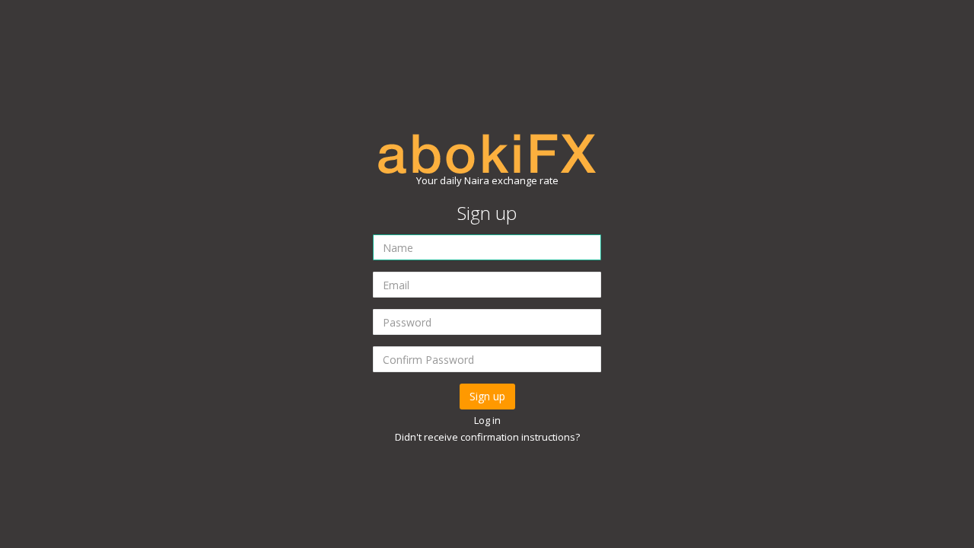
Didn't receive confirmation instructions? (487, 437)
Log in (487, 420)
